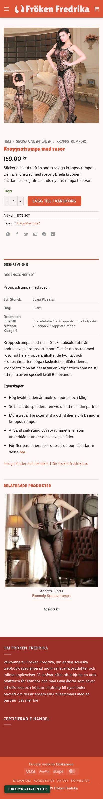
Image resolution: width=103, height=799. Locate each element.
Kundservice (44, 780)
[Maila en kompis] (35, 234)
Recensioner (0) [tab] (19, 274)
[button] (7, 9)
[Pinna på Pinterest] (44, 234)
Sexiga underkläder (33, 141)
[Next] (22, 128)
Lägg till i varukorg (54, 200)
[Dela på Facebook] (17, 234)
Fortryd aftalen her (27, 789)
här (23, 451)
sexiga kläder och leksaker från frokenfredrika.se (46, 463)
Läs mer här (28, 700)
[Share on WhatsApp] (8, 234)
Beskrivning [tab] (16, 264)
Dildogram (22, 780)
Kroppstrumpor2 (71, 141)
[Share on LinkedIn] (53, 234)
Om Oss (63, 780)
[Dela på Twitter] (26, 234)
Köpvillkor (80, 780)
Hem (7, 141)
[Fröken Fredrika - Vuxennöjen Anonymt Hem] (52, 8)
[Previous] (9, 128)
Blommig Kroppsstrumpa (51, 596)
